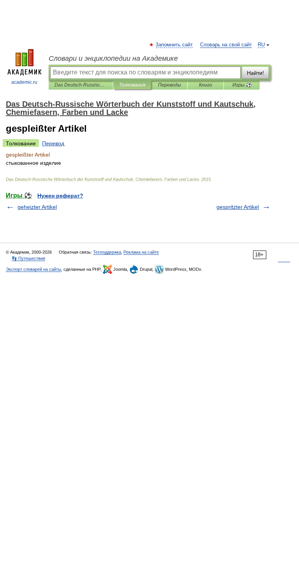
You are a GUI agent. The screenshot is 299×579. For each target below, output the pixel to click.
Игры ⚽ (242, 85)
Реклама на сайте (141, 252)
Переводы (169, 85)
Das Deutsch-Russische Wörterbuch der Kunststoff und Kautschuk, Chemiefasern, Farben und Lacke (81, 85)
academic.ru (24, 82)
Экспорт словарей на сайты (33, 269)
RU (261, 45)
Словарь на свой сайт (226, 45)
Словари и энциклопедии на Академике (113, 58)
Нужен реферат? (60, 195)
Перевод (53, 143)
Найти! (255, 73)
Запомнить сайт (174, 45)
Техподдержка (107, 252)
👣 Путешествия (28, 258)
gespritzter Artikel (237, 207)
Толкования (132, 85)
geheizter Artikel (37, 207)
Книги (205, 85)
